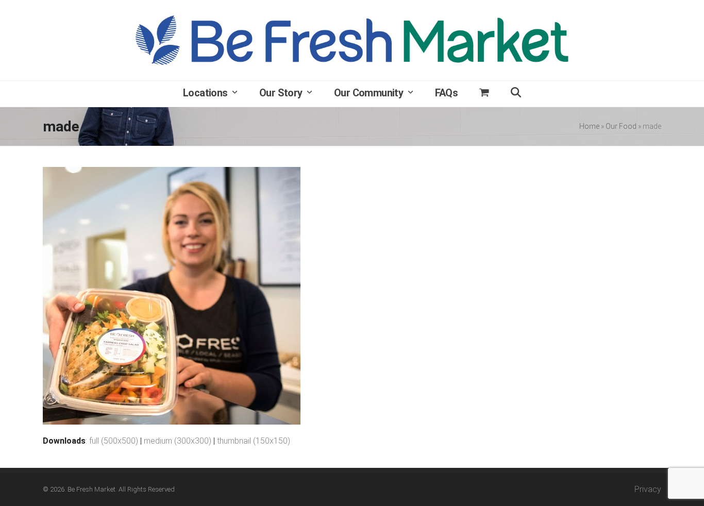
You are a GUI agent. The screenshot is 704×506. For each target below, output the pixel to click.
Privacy (647, 489)
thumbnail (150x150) (253, 441)
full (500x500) (113, 441)
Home (589, 126)
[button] (484, 94)
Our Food (621, 126)
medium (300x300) (177, 441)
